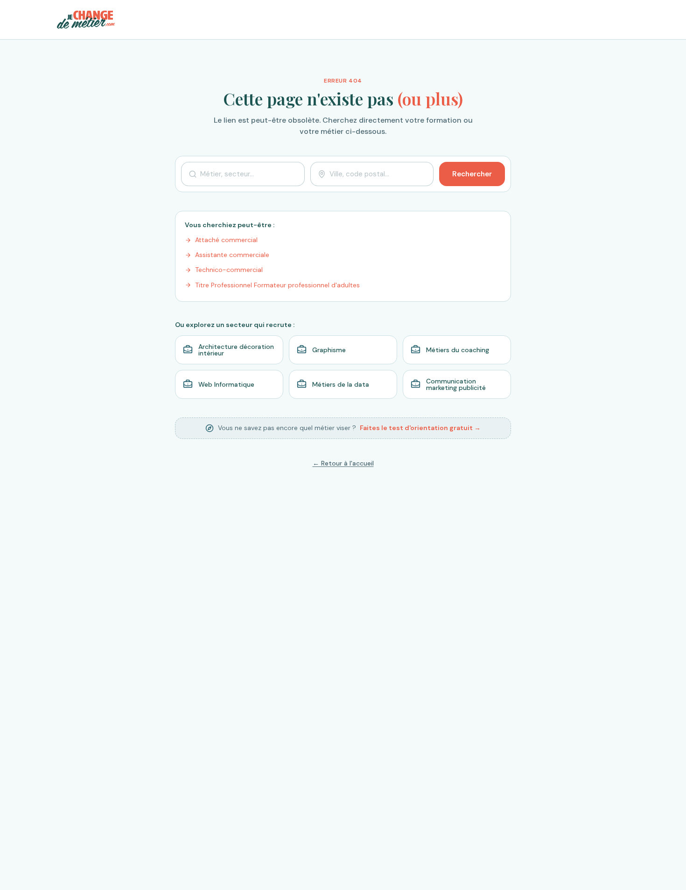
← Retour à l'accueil (343, 463)
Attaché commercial (226, 240)
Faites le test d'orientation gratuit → (420, 428)
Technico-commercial (229, 269)
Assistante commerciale (232, 254)
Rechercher (472, 174)
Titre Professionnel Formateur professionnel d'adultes (277, 285)
